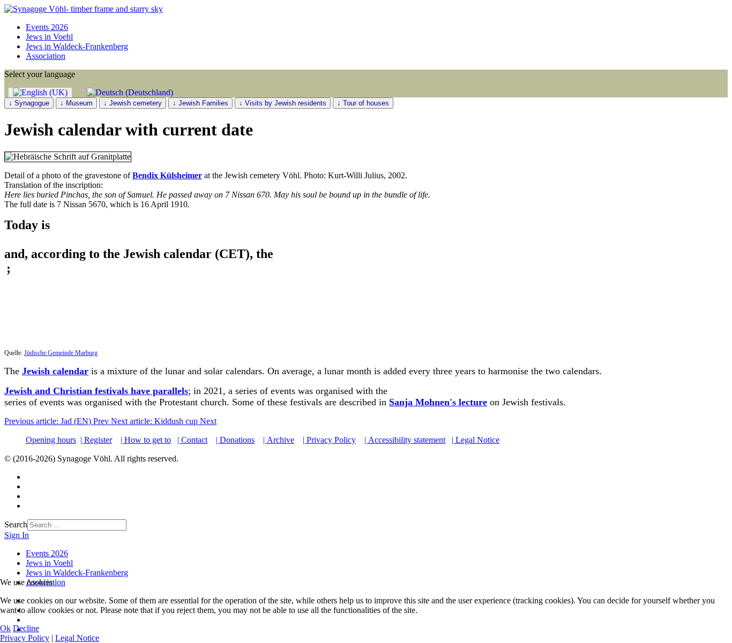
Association (45, 55)
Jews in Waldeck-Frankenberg (77, 46)
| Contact (192, 439)
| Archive (278, 439)
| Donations (235, 439)
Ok (5, 628)
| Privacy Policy (329, 439)
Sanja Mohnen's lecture (438, 402)
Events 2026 (47, 27)
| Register (96, 439)
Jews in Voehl (49, 36)
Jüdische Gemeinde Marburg (61, 353)
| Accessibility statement (404, 439)
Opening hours (51, 439)
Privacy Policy (24, 637)
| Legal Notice (475, 439)
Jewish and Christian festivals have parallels (96, 390)
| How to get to (146, 439)
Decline (26, 628)
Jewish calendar (55, 371)
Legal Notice (77, 637)
